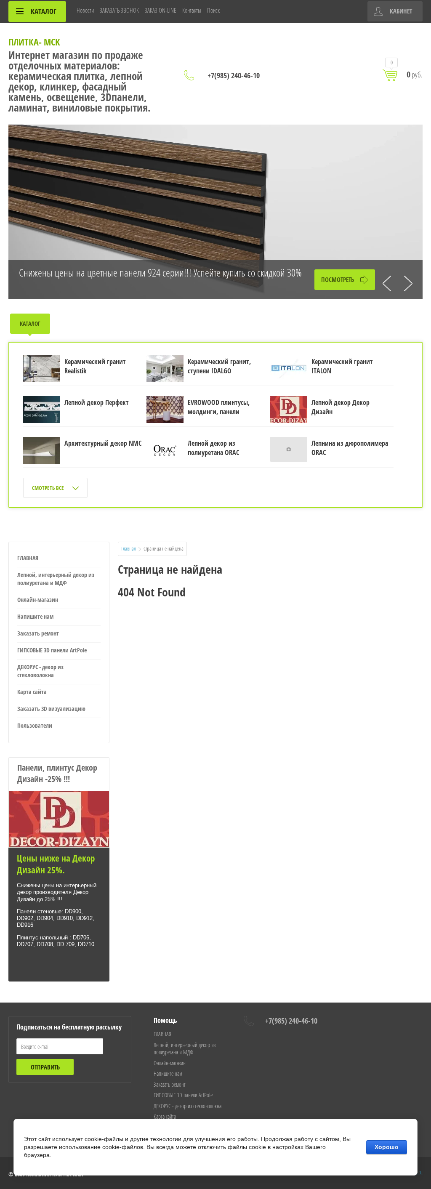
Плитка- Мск (34, 41)
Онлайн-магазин (37, 600)
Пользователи (34, 725)
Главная (128, 548)
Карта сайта (32, 692)
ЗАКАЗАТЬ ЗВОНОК (119, 10)
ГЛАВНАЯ (27, 558)
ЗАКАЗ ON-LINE (160, 10)
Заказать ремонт (38, 633)
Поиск (213, 10)
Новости (85, 10)
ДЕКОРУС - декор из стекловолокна (40, 671)
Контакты (191, 10)
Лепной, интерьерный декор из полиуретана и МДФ (55, 579)
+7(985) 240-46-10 (234, 75)
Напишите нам (35, 616)
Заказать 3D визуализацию (51, 709)
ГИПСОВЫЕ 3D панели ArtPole (52, 650)
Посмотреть (337, 279)
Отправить (45, 1067)
